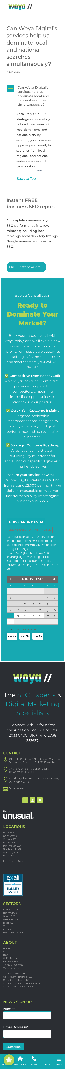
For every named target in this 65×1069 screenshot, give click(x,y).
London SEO (9, 842)
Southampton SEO (13, 849)
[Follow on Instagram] (32, 800)
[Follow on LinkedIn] (40, 800)
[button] (32, 97)
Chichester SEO (11, 836)
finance (35, 357)
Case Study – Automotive (17, 973)
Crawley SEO (10, 839)
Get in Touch (10, 958)
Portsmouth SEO (12, 845)
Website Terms (11, 968)
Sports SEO (9, 916)
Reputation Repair (13, 932)
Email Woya (16, 788)
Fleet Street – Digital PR (15, 861)
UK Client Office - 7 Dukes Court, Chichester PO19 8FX (29, 770)
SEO (5, 951)
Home (6, 948)
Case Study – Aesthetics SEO (18, 986)
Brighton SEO (10, 832)
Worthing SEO (10, 852)
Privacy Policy (10, 961)
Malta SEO (8, 855)
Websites (8, 926)
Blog (5, 954)
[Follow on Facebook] (25, 800)
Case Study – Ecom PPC (16, 980)
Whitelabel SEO (11, 919)
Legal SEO (8, 922)
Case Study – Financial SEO (18, 976)
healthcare (51, 357)
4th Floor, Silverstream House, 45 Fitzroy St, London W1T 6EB (34, 780)
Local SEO (8, 929)
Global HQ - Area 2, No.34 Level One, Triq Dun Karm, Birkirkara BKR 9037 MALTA (34, 760)
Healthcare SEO (11, 912)
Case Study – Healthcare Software (21, 983)
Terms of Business (13, 964)
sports (19, 362)
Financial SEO (10, 909)
